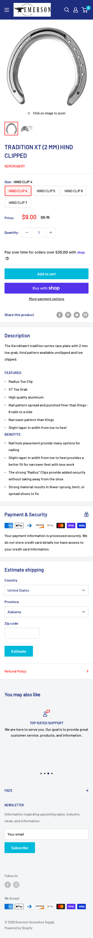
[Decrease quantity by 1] (27, 232)
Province (12, 601)
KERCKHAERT (15, 166)
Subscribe (19, 847)
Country (11, 580)
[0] (85, 10)
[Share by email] (85, 314)
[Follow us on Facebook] (8, 884)
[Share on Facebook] (59, 314)
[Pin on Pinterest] (68, 314)
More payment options (46, 298)
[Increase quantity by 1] (51, 232)
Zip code (11, 623)
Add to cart (46, 274)
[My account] (75, 9)
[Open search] (66, 9)
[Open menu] (7, 10)
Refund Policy (15, 671)
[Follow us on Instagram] (16, 884)
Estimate (18, 651)
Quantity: (12, 232)
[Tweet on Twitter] (77, 314)
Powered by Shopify (19, 928)
